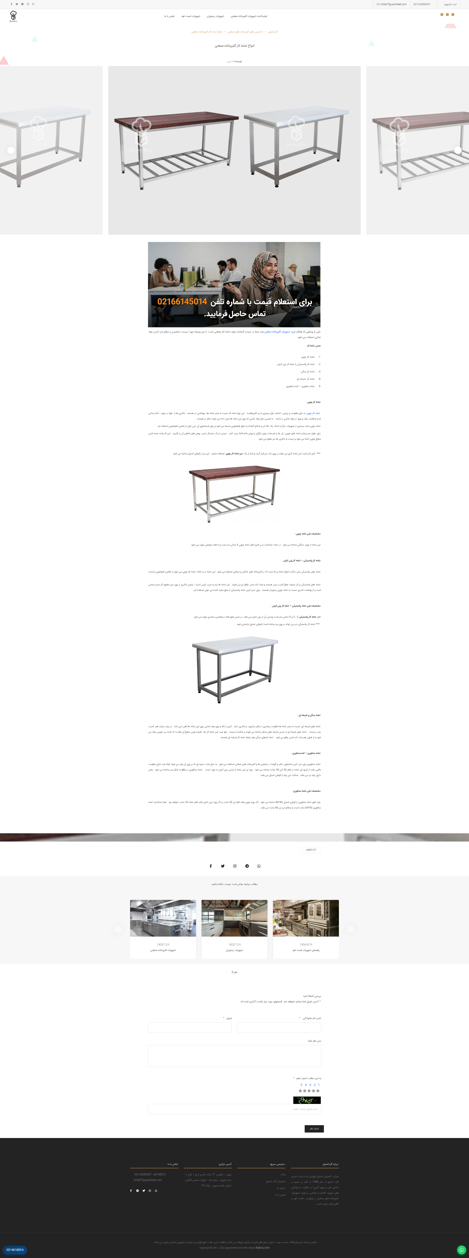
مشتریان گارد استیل (275, 1181)
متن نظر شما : (314, 1041)
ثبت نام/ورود (449, 4)
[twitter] (17, 4)
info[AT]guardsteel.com (394, 4)
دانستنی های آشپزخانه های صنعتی (245, 32)
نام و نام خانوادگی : (310, 1018)
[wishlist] (444, 16)
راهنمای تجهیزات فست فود (306, 950)
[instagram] (28, 4)
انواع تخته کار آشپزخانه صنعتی (206, 32)
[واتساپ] (461, 1250)
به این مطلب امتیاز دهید (307, 1078)
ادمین (230, 61)
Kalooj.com (263, 1248)
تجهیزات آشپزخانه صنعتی (163, 950)
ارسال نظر (314, 1129)
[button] (11, 150)
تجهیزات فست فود (190, 16)
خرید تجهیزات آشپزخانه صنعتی (280, 332)
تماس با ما (169, 16)
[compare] (450, 16)
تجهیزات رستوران (215, 16)
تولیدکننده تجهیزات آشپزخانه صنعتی (249, 16)
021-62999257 (421, 4)
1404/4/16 (306, 945)
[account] (455, 16)
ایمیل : (227, 1018)
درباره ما (281, 1188)
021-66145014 (14, 1250)
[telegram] (22, 4)
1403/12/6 (163, 945)
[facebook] (11, 4)
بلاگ (282, 1175)
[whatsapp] (33, 4)
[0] (440, 16)
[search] (435, 16)
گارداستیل (273, 32)
